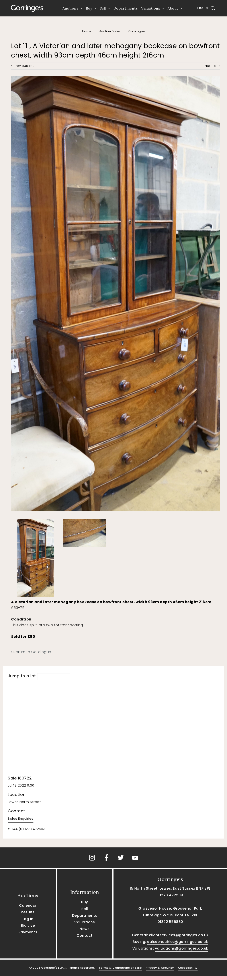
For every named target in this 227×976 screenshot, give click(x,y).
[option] (37, 557)
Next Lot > (212, 66)
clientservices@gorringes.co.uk (179, 935)
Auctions (70, 8)
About (173, 8)
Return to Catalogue (32, 651)
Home (87, 31)
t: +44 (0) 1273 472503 (26, 829)
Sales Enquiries (20, 818)
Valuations (150, 8)
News (85, 928)
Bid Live (28, 925)
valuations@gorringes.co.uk (181, 948)
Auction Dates (110, 31)
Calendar (28, 905)
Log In (202, 8)
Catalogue (136, 31)
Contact (84, 935)
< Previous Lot (22, 66)
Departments (126, 8)
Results (28, 912)
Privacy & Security (160, 968)
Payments (27, 932)
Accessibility (188, 968)
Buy (89, 8)
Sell (103, 8)
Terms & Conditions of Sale (120, 968)
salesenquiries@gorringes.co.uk (177, 941)
